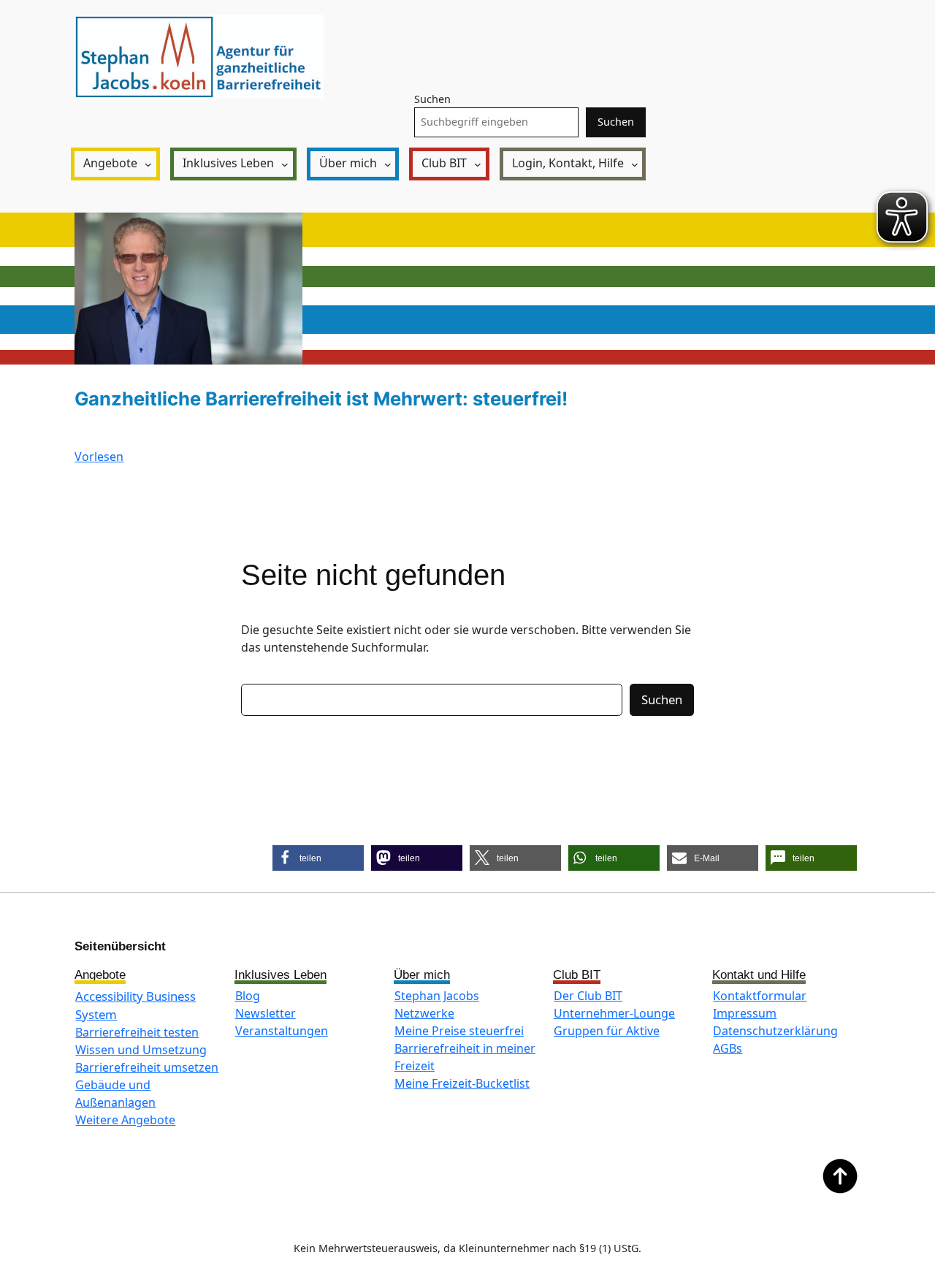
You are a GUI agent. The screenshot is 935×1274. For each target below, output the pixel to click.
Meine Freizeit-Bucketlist (462, 1083)
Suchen (432, 99)
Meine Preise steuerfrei (459, 1031)
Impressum (744, 1013)
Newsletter (265, 1013)
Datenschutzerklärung (775, 1031)
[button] (318, 858)
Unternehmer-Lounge (614, 1013)
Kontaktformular (759, 996)
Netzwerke (424, 1013)
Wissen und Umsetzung (141, 1050)
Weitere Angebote (125, 1120)
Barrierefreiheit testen (137, 1032)
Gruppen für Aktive (607, 1031)
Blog (247, 996)
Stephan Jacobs (436, 996)
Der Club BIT (588, 996)
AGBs (727, 1048)
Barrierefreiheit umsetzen (146, 1067)
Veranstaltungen (281, 1031)
